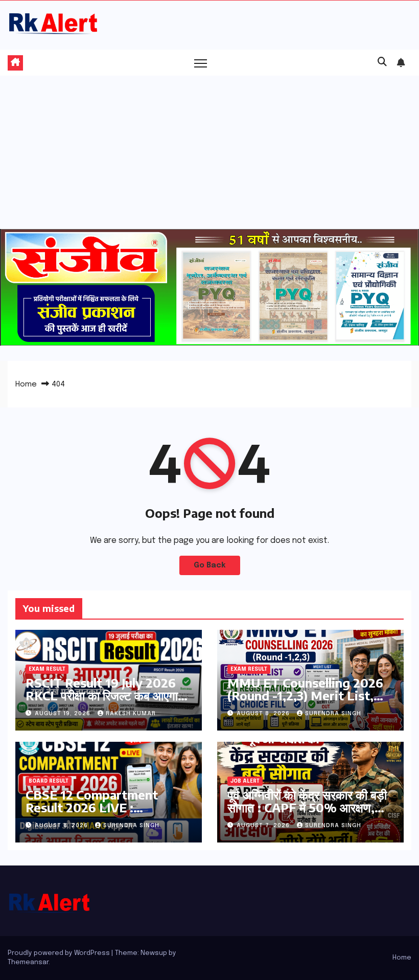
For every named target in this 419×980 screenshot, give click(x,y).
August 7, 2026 (264, 826)
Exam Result (47, 669)
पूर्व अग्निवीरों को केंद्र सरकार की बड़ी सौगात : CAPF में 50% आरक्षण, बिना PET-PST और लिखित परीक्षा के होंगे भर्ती (310, 813)
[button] (382, 62)
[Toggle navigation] (200, 63)
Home (26, 384)
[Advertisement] (209, 152)
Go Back (210, 565)
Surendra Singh (333, 714)
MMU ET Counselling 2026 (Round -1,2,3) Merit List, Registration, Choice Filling (306, 695)
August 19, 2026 (63, 714)
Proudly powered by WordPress (59, 953)
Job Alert (245, 781)
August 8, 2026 (264, 714)
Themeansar (28, 962)
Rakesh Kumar (131, 714)
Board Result (48, 781)
